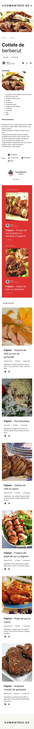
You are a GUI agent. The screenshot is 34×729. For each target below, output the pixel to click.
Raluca (8, 62)
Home (4, 38)
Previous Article (13, 189)
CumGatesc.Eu (17, 5)
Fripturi (12, 38)
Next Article (10, 246)
